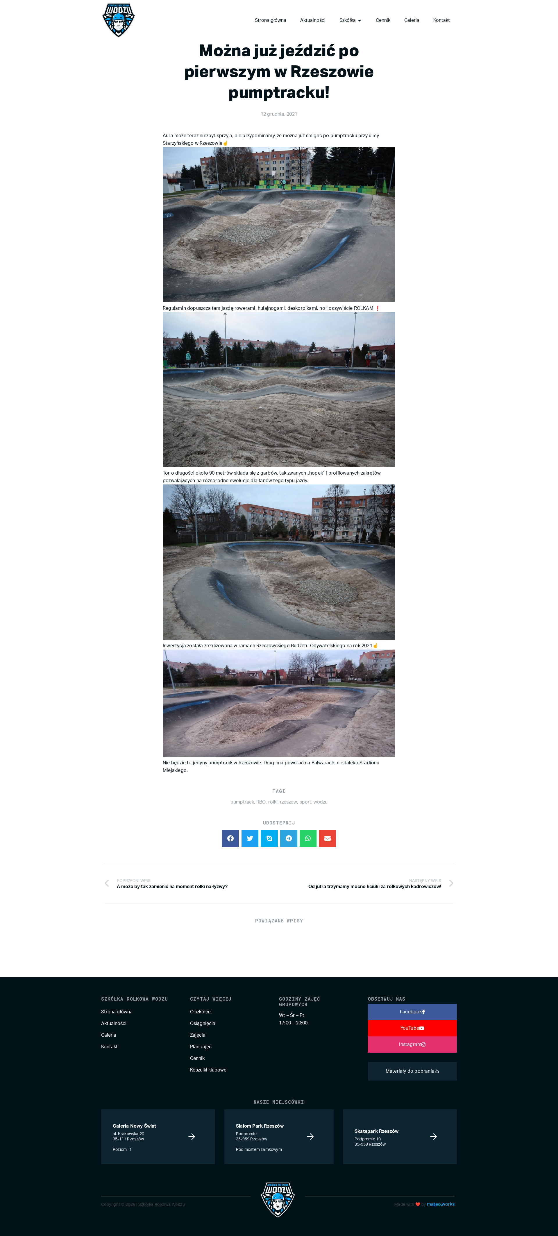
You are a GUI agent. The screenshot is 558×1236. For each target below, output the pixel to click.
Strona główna (117, 1012)
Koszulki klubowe (208, 1070)
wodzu (321, 802)
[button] (230, 838)
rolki (273, 802)
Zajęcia (197, 1035)
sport (305, 802)
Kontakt (109, 1046)
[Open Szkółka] (359, 20)
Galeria (108, 1035)
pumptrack (242, 802)
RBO (261, 802)
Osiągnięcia (202, 1023)
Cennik (197, 1058)
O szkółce (200, 1012)
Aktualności (113, 1023)
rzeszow (288, 802)
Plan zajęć (201, 1046)
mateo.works (441, 1204)
